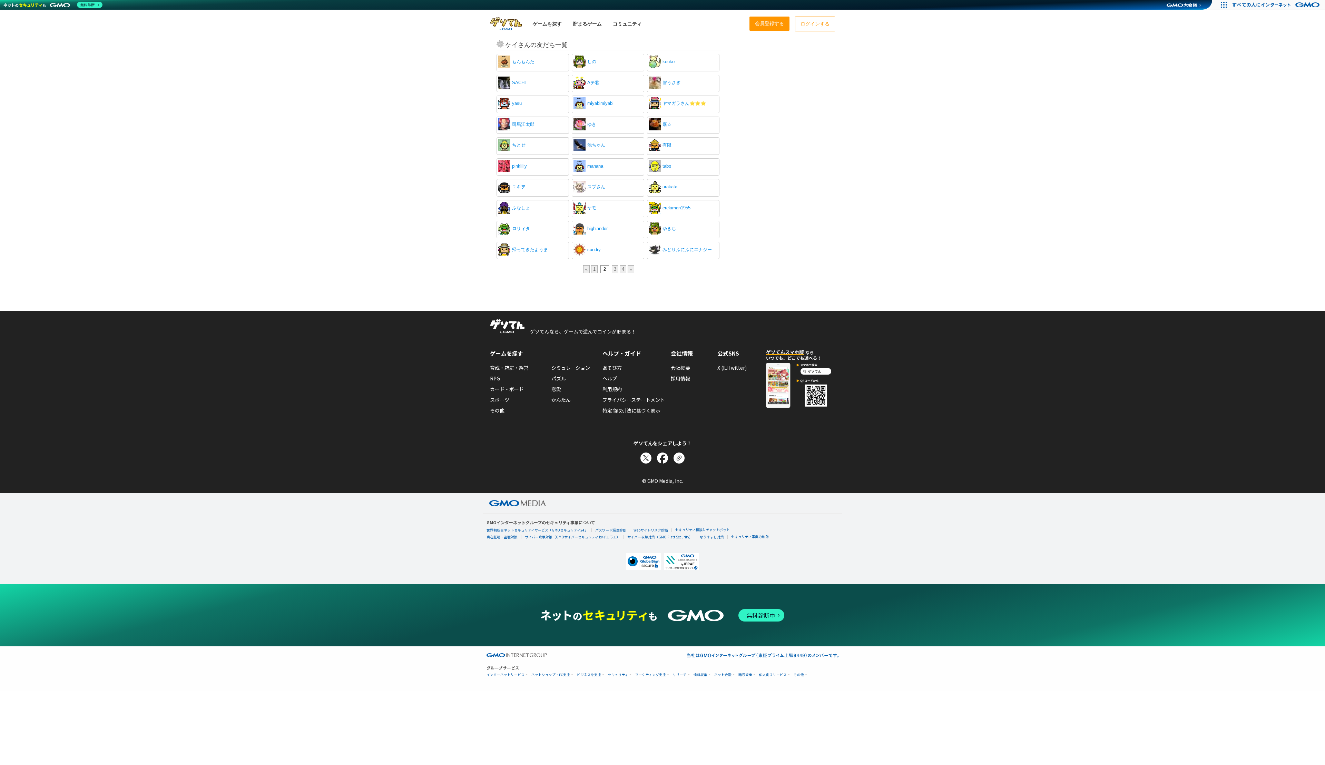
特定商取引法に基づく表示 (631, 410)
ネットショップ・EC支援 (550, 675)
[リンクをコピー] (679, 458)
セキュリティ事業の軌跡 (750, 536)
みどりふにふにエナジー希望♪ (690, 249)
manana (595, 166)
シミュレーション (570, 367)
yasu (517, 103)
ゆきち (669, 228)
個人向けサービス (773, 675)
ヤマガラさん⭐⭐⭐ (684, 103)
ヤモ (591, 207)
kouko (668, 61)
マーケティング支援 (650, 675)
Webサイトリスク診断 (651, 530)
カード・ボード (507, 389)
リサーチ (680, 675)
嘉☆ (666, 124)
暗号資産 (745, 675)
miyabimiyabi (600, 103)
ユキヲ (519, 186)
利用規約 (612, 389)
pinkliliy (519, 166)
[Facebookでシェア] (662, 458)
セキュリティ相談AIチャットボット (702, 529)
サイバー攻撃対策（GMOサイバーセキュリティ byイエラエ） (572, 536)
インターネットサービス (505, 675)
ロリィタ (521, 228)
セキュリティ (618, 675)
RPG (495, 378)
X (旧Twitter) (732, 367)
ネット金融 (723, 675)
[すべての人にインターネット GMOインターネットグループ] (1277, 5)
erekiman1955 (676, 207)
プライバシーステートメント (633, 399)
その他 (497, 410)
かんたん (561, 399)
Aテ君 (593, 82)
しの (591, 61)
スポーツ (499, 399)
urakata (669, 186)
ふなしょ (521, 207)
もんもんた (523, 61)
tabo (666, 166)
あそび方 (612, 367)
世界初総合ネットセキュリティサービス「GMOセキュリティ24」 (537, 530)
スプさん (596, 186)
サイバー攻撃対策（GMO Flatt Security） (660, 536)
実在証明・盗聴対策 (502, 536)
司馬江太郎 (523, 124)
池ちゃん (596, 145)
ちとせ (519, 145)
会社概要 (680, 367)
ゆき (591, 124)
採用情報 (680, 378)
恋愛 (556, 389)
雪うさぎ (671, 82)
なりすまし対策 (712, 536)
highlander (597, 228)
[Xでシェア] (645, 458)
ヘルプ (609, 378)
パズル (558, 378)
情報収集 (700, 675)
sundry (594, 249)
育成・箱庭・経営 (509, 367)
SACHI (519, 82)
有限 (666, 145)
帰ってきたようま (530, 249)
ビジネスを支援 (589, 675)
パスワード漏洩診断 (610, 530)
